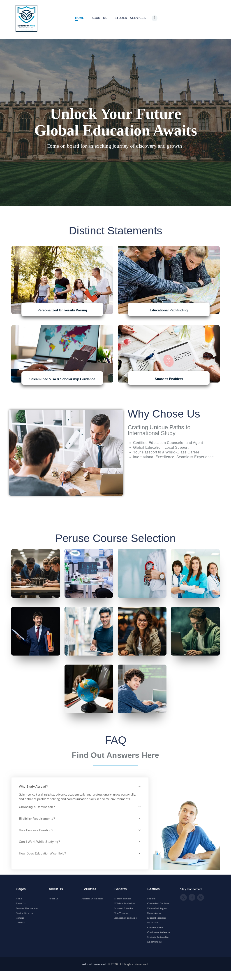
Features (20, 918)
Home (19, 898)
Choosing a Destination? (37, 807)
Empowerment (154, 942)
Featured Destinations (27, 908)
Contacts (20, 922)
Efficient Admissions (125, 903)
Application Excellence (126, 918)
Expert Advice (154, 913)
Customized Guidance (158, 903)
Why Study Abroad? (33, 786)
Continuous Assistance (158, 932)
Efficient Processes (156, 918)
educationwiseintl (94, 964)
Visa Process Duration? (36, 830)
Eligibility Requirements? (37, 818)
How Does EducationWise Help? (42, 853)
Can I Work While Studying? (39, 841)
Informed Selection (124, 908)
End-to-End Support (157, 908)
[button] (80, 786)
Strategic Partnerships (158, 937)
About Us (20, 903)
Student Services (24, 913)
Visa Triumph (121, 913)
